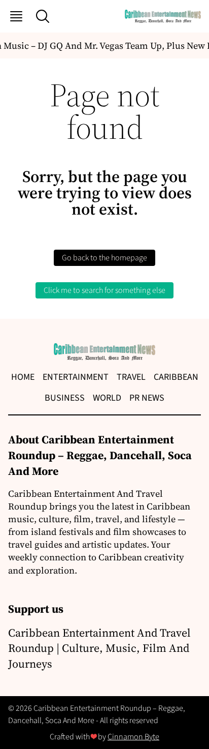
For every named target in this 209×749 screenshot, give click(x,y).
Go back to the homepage (104, 257)
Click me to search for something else (104, 290)
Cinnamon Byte (133, 736)
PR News (146, 398)
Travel (131, 377)
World (107, 398)
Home (22, 377)
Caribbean (176, 377)
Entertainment (76, 377)
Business (65, 398)
